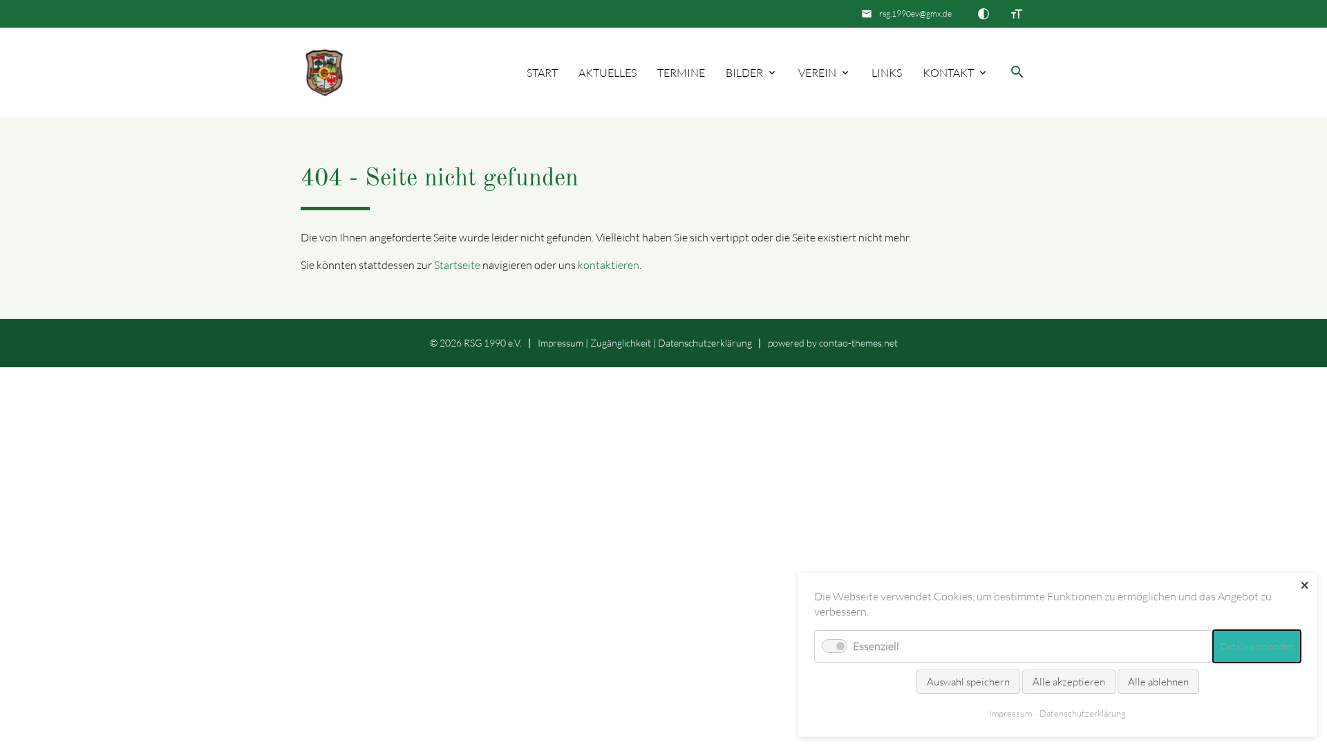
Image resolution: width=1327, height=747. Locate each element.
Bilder (744, 73)
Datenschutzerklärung (1082, 713)
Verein (817, 73)
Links (887, 73)
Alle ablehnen (1158, 681)
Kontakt (948, 73)
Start (542, 73)
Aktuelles (607, 73)
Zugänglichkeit (620, 343)
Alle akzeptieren (1069, 681)
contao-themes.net (858, 343)
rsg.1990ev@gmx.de (915, 13)
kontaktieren (608, 265)
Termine (681, 73)
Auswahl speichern (968, 681)
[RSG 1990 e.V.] (325, 73)
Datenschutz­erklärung (705, 343)
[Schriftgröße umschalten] (1016, 14)
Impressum (560, 343)
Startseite (457, 265)
